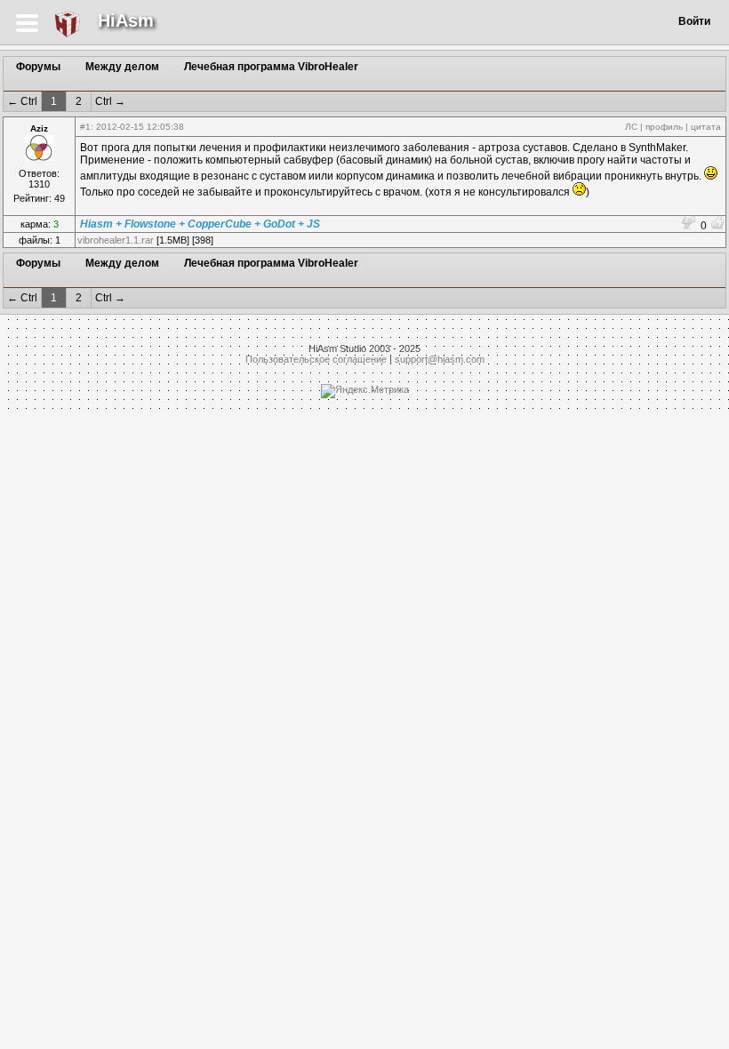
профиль (664, 127)
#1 (85, 127)
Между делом (122, 66)
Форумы (38, 66)
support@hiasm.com (440, 359)
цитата (706, 127)
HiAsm (126, 20)
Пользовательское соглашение (316, 359)
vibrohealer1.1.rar (115, 240)
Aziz (39, 128)
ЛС (631, 127)
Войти (694, 21)
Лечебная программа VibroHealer (271, 66)
